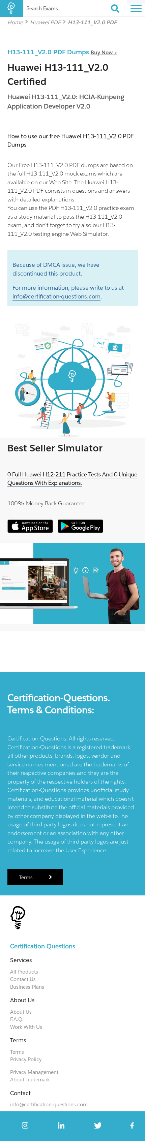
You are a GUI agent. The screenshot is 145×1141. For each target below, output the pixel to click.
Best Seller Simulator (55, 448)
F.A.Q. (17, 1019)
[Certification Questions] (11, 8)
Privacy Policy (25, 1059)
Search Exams (42, 8)
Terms (26, 877)
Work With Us (26, 1027)
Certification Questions (42, 946)
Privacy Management (34, 1072)
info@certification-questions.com (56, 296)
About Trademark (30, 1079)
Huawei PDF (45, 22)
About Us (21, 1012)
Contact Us (23, 979)
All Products (24, 972)
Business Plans (27, 987)
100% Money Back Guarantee (46, 503)
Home (15, 22)
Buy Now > (104, 52)
